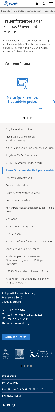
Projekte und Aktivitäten (19, 129)
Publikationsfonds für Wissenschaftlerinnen (29, 241)
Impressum (9, 376)
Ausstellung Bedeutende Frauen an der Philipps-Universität (27, 280)
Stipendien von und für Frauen (22, 248)
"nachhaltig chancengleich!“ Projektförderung (21, 138)
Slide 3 (31, 118)
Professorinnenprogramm (20, 226)
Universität (19, 10)
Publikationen (13, 233)
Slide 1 (24, 118)
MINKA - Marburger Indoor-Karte (24, 162)
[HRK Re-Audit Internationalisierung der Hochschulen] (21, 354)
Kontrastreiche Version (36, 3)
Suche (43, 3)
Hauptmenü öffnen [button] (51, 3)
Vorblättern (51, 94)
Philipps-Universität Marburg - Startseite (11, 4)
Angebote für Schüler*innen (21, 155)
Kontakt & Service (16, 337)
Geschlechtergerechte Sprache (23, 192)
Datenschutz (10, 382)
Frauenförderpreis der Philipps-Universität (30, 170)
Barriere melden (12, 395)
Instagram (13, 406)
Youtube (8, 406)
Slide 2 (27, 118)
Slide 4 (31, 366)
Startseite (5, 10)
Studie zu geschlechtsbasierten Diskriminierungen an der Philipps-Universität (25, 260)
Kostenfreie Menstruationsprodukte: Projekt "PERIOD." (30, 209)
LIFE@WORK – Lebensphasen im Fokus (27, 271)
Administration (34, 10)
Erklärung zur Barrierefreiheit (22, 389)
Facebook (3, 406)
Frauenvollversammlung (19, 177)
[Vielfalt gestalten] (7, 354)
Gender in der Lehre (17, 185)
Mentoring (11, 218)
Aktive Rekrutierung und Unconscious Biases (30, 147)
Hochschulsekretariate (18, 200)
